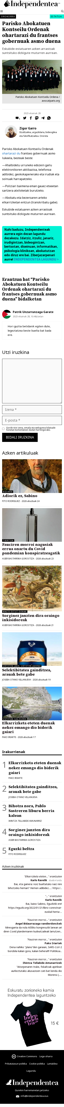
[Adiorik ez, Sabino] (32, 476)
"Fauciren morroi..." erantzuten (44, 919)
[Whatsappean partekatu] (48, 119)
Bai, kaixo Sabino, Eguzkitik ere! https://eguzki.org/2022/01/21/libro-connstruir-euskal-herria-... (35, 907)
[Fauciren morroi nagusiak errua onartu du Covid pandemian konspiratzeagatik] (32, 525)
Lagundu (31, 1070)
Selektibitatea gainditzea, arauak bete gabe (26, 672)
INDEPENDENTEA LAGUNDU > (36, 259)
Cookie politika (37, 1063)
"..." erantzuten (53, 896)
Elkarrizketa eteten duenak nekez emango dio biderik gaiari (28, 727)
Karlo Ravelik (39, 880)
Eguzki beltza (21, 848)
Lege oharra (45, 1056)
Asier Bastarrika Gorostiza (18, 558)
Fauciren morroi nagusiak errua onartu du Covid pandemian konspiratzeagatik (31, 549)
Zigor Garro (27, 128)
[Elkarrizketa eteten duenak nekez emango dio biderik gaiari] (32, 703)
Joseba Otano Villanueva (16, 679)
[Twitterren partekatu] (23, 119)
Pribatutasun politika (16, 1063)
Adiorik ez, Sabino (19, 496)
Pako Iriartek (53, 943)
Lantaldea (52, 1063)
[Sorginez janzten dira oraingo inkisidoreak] (32, 610)
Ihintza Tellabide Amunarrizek (42, 963)
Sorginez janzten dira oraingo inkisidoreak (30, 617)
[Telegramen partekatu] (42, 119)
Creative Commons (27, 1056)
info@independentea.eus (34, 1096)
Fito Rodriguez (11, 501)
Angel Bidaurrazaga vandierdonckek (38, 923)
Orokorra (8, 16)
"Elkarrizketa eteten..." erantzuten (43, 876)
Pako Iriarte (9, 737)
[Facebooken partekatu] (30, 119)
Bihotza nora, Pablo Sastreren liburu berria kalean (31, 811)
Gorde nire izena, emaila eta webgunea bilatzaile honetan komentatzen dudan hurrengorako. (30, 429)
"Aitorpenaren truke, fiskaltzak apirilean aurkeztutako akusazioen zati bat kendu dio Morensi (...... (36, 970)
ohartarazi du (11, 153)
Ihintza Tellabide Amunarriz (25, 820)
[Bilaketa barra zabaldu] (62, 11)
